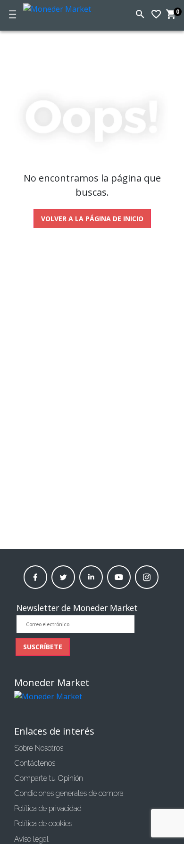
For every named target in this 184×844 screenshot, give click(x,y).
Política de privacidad (48, 808)
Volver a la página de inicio (92, 218)
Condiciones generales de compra (69, 793)
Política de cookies (43, 823)
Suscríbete (42, 646)
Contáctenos (34, 763)
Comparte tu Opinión (48, 778)
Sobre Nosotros (38, 748)
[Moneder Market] (64, 7)
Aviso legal (31, 839)
